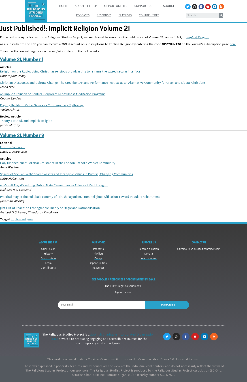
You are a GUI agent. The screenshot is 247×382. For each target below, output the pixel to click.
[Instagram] (194, 6)
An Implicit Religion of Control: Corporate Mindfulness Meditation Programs (52, 94)
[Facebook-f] (185, 336)
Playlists (125, 15)
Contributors (149, 15)
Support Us (143, 6)
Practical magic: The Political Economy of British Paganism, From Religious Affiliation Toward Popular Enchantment (80, 197)
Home (63, 6)
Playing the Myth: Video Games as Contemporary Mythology (42, 105)
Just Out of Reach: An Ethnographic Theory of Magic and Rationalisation (50, 208)
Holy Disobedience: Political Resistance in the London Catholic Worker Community (57, 163)
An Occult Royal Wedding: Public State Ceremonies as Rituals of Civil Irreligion (54, 185)
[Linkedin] (214, 6)
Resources (167, 6)
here (233, 44)
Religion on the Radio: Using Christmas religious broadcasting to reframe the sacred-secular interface (70, 71)
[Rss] (221, 6)
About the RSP (86, 6)
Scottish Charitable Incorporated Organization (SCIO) (102, 337)
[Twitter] (188, 6)
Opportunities (115, 6)
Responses (104, 15)
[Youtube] (208, 6)
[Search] (221, 15)
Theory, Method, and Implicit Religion (26, 121)
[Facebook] (201, 6)
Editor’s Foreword (12, 147)
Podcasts (83, 15)
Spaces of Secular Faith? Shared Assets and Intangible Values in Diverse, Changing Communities (66, 174)
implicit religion (22, 219)
